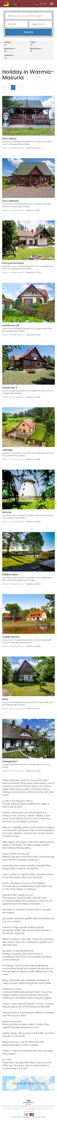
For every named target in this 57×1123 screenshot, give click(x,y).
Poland (4, 148)
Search (28, 32)
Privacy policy (39, 1117)
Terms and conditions (21, 1117)
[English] (45, 3)
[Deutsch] (37, 3)
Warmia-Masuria (17, 148)
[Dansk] (41, 3)
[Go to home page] (11, 3)
